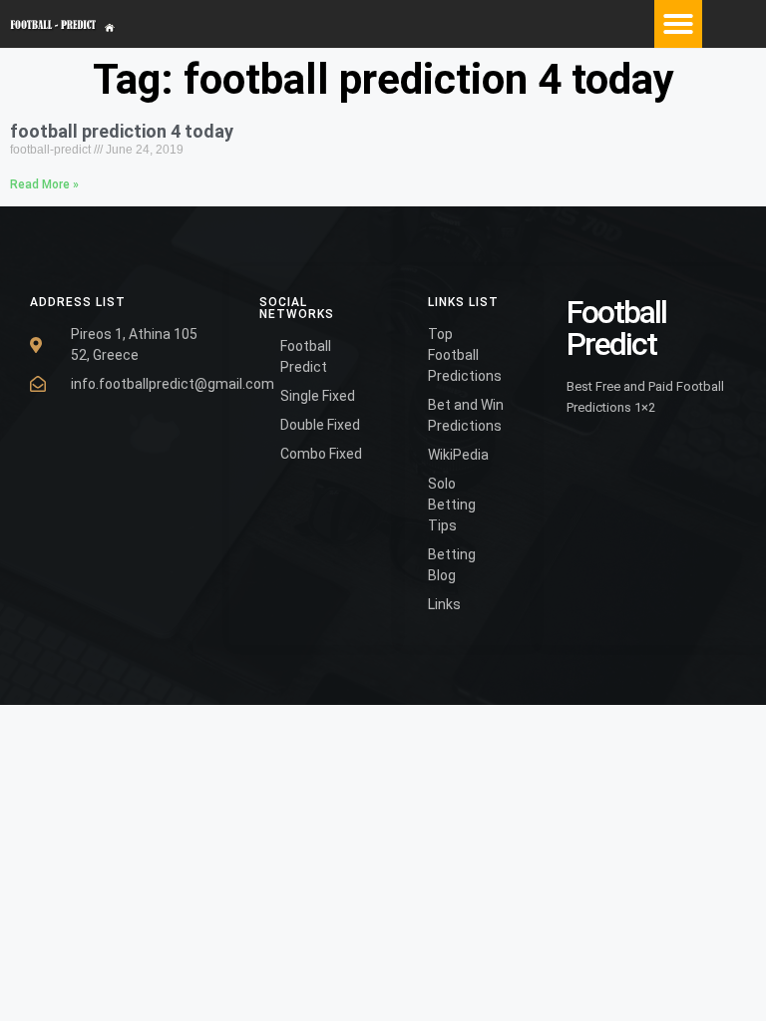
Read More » (44, 184)
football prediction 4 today (121, 131)
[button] (678, 24)
